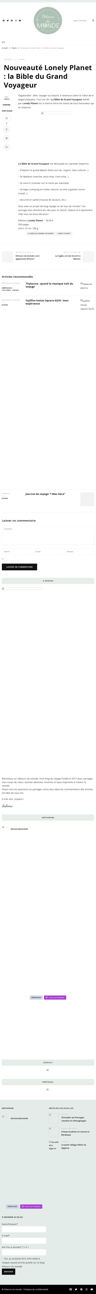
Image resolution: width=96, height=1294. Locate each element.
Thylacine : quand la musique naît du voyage (49, 285)
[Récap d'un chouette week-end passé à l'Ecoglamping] (71, 847)
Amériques (7, 288)
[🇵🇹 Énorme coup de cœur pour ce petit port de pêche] (71, 900)
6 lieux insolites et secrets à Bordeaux (75, 1133)
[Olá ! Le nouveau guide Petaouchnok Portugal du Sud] (24, 874)
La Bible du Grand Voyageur (41, 233)
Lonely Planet (64, 233)
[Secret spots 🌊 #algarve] (71, 927)
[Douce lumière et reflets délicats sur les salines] (24, 980)
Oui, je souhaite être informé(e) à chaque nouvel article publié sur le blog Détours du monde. (23, 1262)
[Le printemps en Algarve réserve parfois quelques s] (71, 874)
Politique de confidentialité (36, 1289)
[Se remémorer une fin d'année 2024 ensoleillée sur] (71, 954)
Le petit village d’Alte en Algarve (73, 1146)
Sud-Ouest (72, 1128)
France (64, 1128)
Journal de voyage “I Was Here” (45, 494)
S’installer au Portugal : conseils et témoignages (73, 1119)
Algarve (64, 1114)
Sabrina (6, 105)
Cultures (6, 290)
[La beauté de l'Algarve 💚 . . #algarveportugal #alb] (24, 954)
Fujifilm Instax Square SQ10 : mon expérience (47, 302)
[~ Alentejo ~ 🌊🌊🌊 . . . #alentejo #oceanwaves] (24, 900)
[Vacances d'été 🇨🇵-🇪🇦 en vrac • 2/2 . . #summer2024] (71, 980)
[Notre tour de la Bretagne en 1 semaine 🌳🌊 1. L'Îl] (24, 927)
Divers (22, 59)
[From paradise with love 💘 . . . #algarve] (24, 847)
